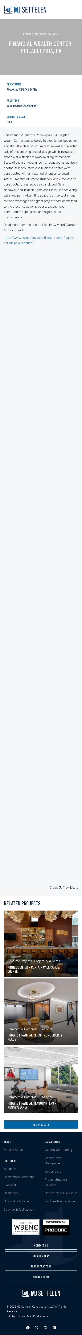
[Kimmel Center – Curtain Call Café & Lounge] (41, 944)
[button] (27, 1327)
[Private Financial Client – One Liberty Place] (41, 1011)
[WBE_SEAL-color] (26, 1227)
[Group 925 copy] (56, 1227)
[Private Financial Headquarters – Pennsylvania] (41, 1080)
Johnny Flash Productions (32, 1316)
